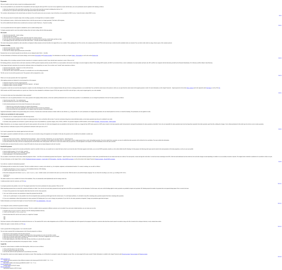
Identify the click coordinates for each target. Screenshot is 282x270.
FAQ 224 (279, 256)
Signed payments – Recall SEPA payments (105, 159)
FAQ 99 (279, 161)
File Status (208, 87)
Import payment (143, 254)
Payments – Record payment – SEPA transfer (105, 121)
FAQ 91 (279, 92)
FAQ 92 (279, 129)
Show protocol (190, 87)
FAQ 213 (279, 226)
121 (24, 224)
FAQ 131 (279, 203)
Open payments (134, 254)
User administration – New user (43, 200)
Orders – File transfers (77, 55)
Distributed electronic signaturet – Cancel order (37, 159)
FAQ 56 (279, 57)
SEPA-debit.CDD (5, 261)
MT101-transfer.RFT (5, 266)
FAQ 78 (279, 75)
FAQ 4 (280, 15)
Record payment (126, 254)
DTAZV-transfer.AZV (6, 264)
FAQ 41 (279, 25)
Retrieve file (95, 55)
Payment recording (47, 55)
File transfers (38, 55)
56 (219, 87)
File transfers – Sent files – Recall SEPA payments (61, 159)
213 (25, 181)
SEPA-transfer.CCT (5, 259)
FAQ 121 (279, 183)
